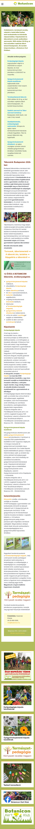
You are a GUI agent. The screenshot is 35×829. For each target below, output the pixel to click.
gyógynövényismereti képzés (16, 281)
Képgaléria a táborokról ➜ (17, 257)
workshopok (10, 322)
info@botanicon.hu (13, 623)
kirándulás (10, 302)
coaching (21, 315)
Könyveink (7, 499)
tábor (10, 293)
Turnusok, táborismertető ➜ (17, 251)
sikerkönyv (15, 290)
